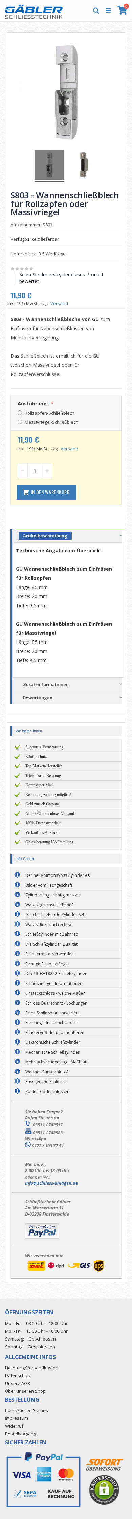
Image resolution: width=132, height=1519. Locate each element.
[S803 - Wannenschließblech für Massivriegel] (83, 166)
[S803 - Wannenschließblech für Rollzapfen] (49, 166)
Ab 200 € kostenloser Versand (49, 813)
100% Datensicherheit (43, 823)
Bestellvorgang (20, 1434)
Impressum (16, 1418)
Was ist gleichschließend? (49, 905)
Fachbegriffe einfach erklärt (51, 1023)
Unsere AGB (17, 1383)
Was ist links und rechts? (48, 924)
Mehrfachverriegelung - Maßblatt (56, 1062)
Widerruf (14, 1426)
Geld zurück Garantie (42, 804)
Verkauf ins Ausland (41, 832)
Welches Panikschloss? (46, 1072)
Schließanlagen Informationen (53, 983)
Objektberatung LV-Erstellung (49, 842)
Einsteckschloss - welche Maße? (55, 993)
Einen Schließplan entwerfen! (52, 1013)
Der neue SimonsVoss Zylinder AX (57, 875)
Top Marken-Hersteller (43, 766)
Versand (59, 303)
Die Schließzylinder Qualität (51, 944)
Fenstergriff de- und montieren (54, 1032)
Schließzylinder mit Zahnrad (52, 934)
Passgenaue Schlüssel (46, 1081)
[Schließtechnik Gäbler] (34, 10)
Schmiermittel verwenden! (50, 954)
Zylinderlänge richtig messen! (53, 895)
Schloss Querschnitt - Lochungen (56, 1003)
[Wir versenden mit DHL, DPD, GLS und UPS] (65, 1272)
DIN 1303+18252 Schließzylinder (56, 973)
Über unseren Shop (25, 1391)
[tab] (70, 535)
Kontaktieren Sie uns (26, 1410)
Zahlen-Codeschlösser (47, 1091)
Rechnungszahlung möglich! (48, 794)
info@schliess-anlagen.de (51, 1183)
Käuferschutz (36, 756)
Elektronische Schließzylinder (52, 1042)
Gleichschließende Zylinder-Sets (55, 914)
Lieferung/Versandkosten (31, 1368)
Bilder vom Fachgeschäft (48, 885)
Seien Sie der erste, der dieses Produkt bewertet (61, 277)
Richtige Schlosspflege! (47, 964)
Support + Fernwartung (44, 747)
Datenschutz (18, 1375)
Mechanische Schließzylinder (52, 1052)
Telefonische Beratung (43, 775)
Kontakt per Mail (39, 785)
